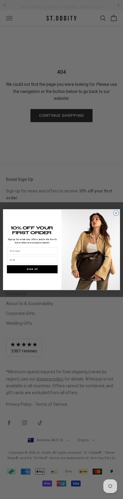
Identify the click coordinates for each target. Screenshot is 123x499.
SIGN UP (32, 269)
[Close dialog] (116, 213)
